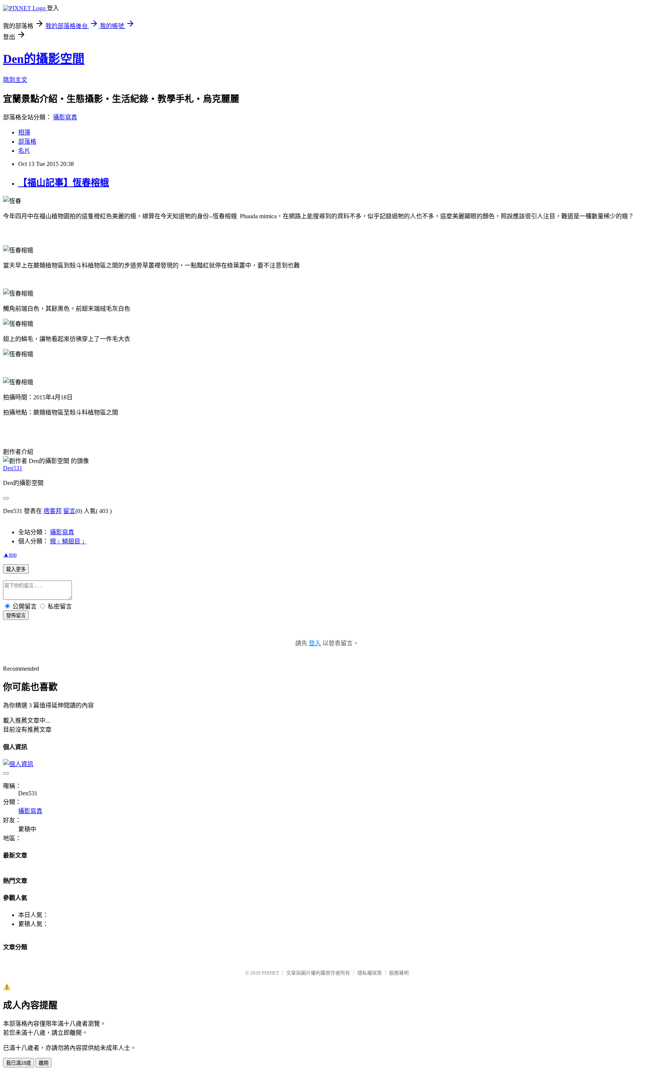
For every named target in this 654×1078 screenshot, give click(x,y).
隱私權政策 (369, 973)
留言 (69, 511)
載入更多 (16, 569)
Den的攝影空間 (43, 59)
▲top (10, 554)
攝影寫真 (65, 117)
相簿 (24, 132)
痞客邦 (53, 511)
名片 (24, 150)
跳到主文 (15, 80)
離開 (43, 1063)
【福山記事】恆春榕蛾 (63, 183)
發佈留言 (16, 615)
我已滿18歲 (18, 1063)
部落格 (27, 141)
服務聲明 (399, 973)
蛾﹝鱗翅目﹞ (68, 541)
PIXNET (270, 973)
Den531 (12, 468)
